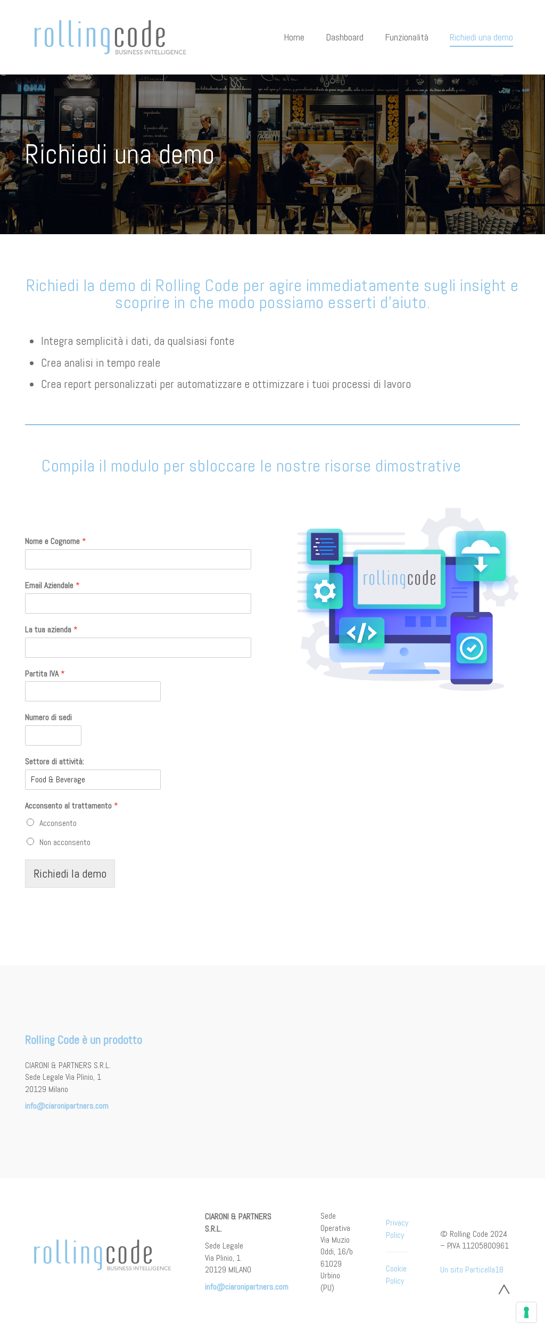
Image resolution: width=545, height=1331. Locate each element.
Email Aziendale (52, 585)
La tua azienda (51, 629)
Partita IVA (45, 673)
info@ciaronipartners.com (67, 1105)
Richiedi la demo (70, 873)
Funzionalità (406, 37)
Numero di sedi (48, 717)
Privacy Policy (397, 1228)
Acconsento (58, 823)
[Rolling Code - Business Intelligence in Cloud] (110, 37)
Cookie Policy (396, 1274)
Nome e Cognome (55, 541)
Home (294, 37)
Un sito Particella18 (471, 1269)
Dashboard (345, 37)
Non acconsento (64, 842)
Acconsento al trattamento (71, 805)
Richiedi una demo (481, 37)
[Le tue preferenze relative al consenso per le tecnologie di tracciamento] (526, 1312)
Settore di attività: (54, 761)
